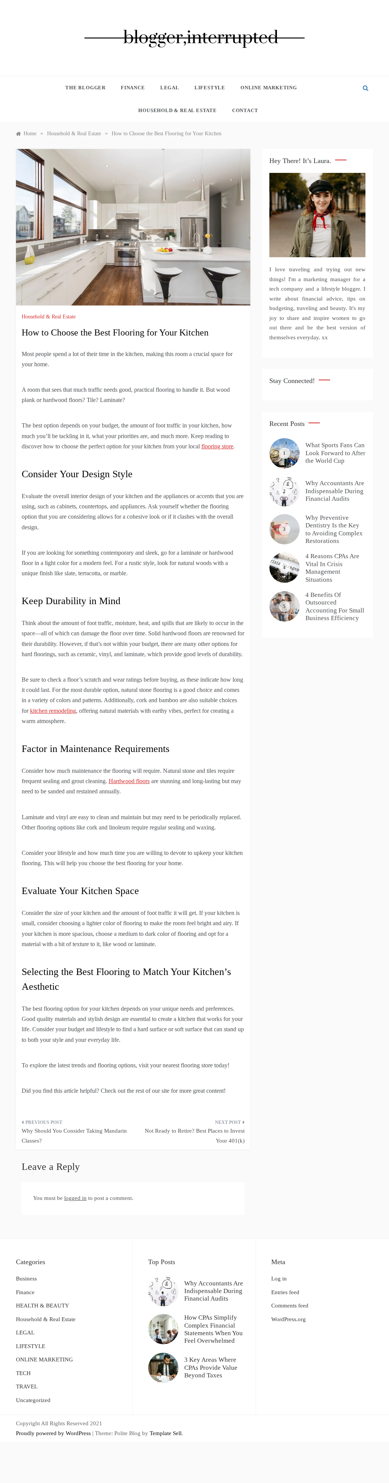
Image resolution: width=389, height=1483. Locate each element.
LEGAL (169, 87)
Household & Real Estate (177, 110)
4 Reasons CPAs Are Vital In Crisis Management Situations (332, 567)
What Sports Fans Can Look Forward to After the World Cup (335, 453)
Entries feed (285, 1292)
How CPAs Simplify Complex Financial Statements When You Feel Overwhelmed (213, 1329)
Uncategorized (33, 1400)
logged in (75, 1198)
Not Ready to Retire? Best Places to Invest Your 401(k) (194, 1136)
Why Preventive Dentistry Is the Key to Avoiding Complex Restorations (334, 529)
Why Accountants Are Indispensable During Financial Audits (334, 491)
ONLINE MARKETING (268, 87)
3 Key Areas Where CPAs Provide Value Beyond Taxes (210, 1367)
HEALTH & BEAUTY (42, 1306)
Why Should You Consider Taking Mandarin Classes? (74, 1136)
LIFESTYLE (209, 87)
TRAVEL (27, 1386)
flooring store (217, 446)
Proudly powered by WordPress (54, 1433)
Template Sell (166, 1433)
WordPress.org (288, 1319)
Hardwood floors (129, 781)
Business (26, 1279)
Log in (279, 1279)
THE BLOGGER (85, 87)
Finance (133, 87)
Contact (245, 110)
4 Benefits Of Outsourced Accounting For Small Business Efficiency (334, 606)
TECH (23, 1373)
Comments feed (289, 1306)
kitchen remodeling (53, 710)
